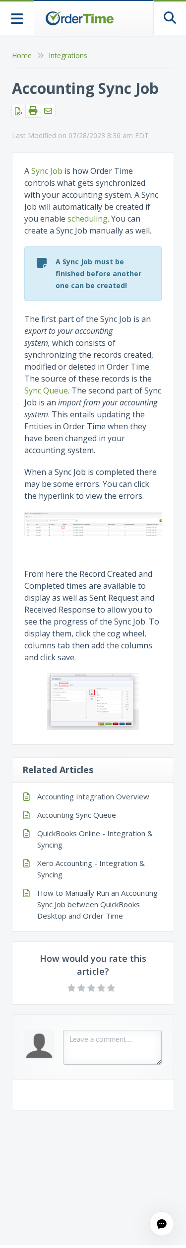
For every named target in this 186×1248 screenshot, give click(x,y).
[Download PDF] (18, 110)
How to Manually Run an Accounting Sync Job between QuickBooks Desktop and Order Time (97, 904)
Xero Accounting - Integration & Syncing (91, 868)
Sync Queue (46, 390)
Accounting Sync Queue (76, 815)
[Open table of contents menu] (17, 17)
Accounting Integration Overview (93, 796)
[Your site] (79, 18)
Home (22, 55)
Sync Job (46, 170)
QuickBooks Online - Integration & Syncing (95, 839)
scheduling (87, 218)
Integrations (68, 55)
